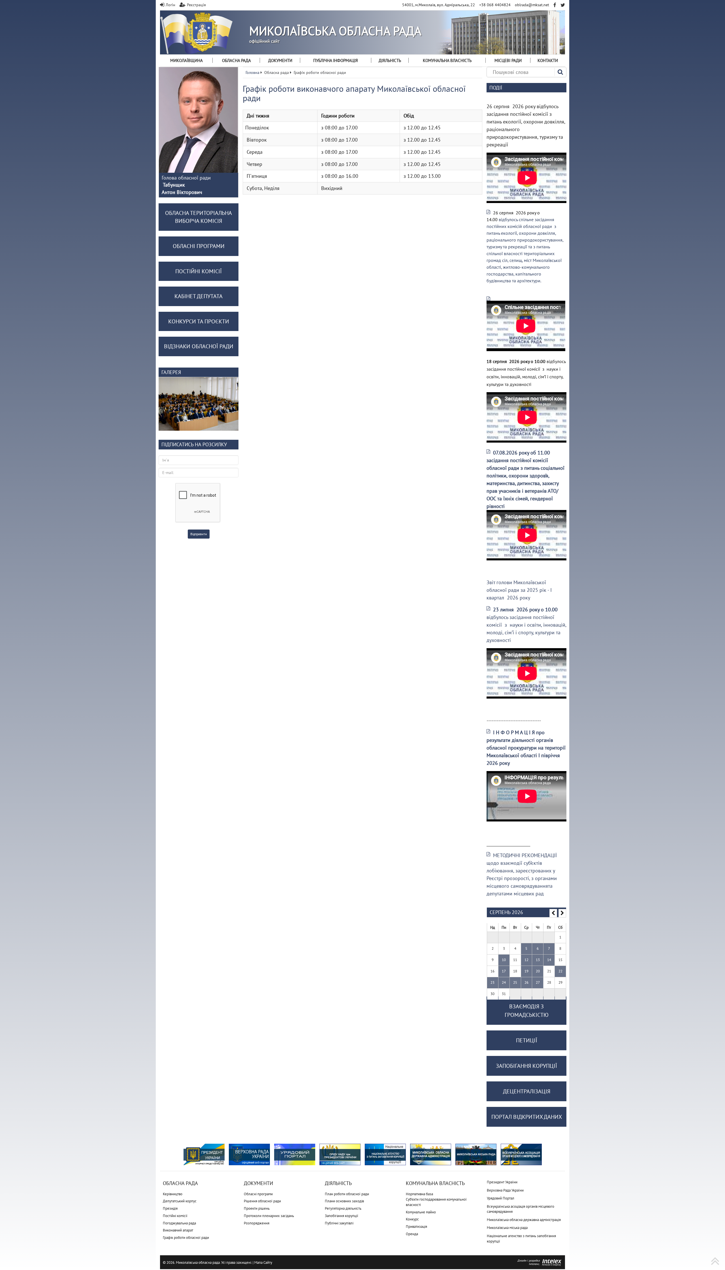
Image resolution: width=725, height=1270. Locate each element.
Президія (170, 1208)
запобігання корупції (526, 1066)
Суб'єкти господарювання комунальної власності (436, 1202)
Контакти (548, 60)
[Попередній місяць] (553, 913)
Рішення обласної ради (262, 1201)
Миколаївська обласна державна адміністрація (524, 1219)
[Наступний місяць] (562, 913)
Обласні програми (258, 1194)
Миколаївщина (186, 60)
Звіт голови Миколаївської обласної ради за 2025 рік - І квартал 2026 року (519, 590)
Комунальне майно (421, 1212)
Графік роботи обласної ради (186, 1237)
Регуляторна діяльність (343, 1208)
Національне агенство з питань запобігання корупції (521, 1238)
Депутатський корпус (180, 1201)
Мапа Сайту (263, 1262)
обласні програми (199, 246)
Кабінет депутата (198, 296)
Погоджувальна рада (179, 1223)
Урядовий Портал (500, 1198)
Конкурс (412, 1219)
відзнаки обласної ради (198, 346)
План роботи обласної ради (347, 1194)
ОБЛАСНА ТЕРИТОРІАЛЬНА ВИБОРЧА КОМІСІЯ (198, 217)
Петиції (526, 1040)
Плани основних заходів (344, 1201)
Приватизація (416, 1226)
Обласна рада (236, 60)
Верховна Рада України (505, 1190)
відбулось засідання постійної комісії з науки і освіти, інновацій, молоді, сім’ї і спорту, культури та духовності (526, 624)
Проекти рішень (257, 1208)
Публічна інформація (335, 60)
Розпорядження (256, 1223)
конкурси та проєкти (198, 321)
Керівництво (172, 1194)
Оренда (412, 1233)
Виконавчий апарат (178, 1230)
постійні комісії (198, 271)
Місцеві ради (508, 60)
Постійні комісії (175, 1215)
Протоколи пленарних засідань (269, 1215)
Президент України (502, 1182)
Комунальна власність (447, 60)
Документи (280, 60)
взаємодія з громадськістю (527, 1011)
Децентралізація (526, 1091)
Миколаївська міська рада (507, 1227)
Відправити (198, 534)
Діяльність (390, 60)
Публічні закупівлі (339, 1223)
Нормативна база (419, 1194)
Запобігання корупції (341, 1215)
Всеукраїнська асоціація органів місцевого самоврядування (520, 1209)
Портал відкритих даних (526, 1116)
